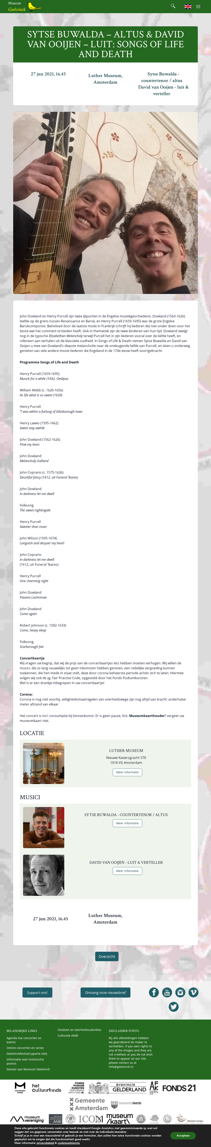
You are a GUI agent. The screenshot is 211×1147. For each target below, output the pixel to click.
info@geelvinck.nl (121, 1067)
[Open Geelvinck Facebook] (154, 992)
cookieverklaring (69, 1143)
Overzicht (107, 956)
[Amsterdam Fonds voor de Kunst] (154, 1088)
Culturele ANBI (68, 1035)
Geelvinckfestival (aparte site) (27, 1054)
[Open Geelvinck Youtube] (167, 992)
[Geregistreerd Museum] (70, 1119)
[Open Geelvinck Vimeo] (193, 992)
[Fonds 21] (179, 1088)
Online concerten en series (25, 1048)
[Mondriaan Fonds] (20, 1088)
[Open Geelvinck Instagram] (180, 992)
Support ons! (37, 992)
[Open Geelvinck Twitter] (174, 1007)
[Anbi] (55, 1119)
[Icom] (91, 1119)
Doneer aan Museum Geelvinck (28, 1069)
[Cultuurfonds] (47, 1088)
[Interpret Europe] (189, 1119)
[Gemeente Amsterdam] (88, 1104)
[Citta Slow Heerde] (154, 1119)
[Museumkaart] (119, 1119)
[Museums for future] (141, 1119)
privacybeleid (45, 1143)
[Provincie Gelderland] (117, 1088)
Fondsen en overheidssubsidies (79, 1030)
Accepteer (183, 1136)
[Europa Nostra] (167, 1119)
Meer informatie (127, 772)
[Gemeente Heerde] (126, 1104)
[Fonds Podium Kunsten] (76, 1088)
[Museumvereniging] (26, 1119)
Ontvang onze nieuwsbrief (105, 992)
